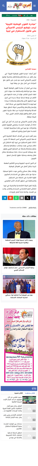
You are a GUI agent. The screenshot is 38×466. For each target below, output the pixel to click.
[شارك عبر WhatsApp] (16, 198)
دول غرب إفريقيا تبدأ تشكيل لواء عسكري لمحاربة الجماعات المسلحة (19, 296)
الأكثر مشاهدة (30, 393)
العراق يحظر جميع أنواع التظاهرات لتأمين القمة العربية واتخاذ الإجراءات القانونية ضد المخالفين (12, 410)
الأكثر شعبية (18, 393)
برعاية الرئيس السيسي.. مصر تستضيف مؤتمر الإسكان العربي (19, 268)
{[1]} (28, 20)
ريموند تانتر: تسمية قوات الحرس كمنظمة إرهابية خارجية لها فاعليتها (19, 241)
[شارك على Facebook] (33, 198)
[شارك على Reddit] (10, 198)
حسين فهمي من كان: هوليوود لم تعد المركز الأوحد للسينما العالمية (12, 399)
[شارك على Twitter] (27, 198)
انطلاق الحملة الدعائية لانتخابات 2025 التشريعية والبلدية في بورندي (14, 435)
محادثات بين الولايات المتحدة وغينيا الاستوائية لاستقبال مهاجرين (13, 426)
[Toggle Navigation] (35, 6)
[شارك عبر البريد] (22, 198)
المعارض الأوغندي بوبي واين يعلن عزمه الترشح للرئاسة (12, 416)
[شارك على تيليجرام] (5, 198)
